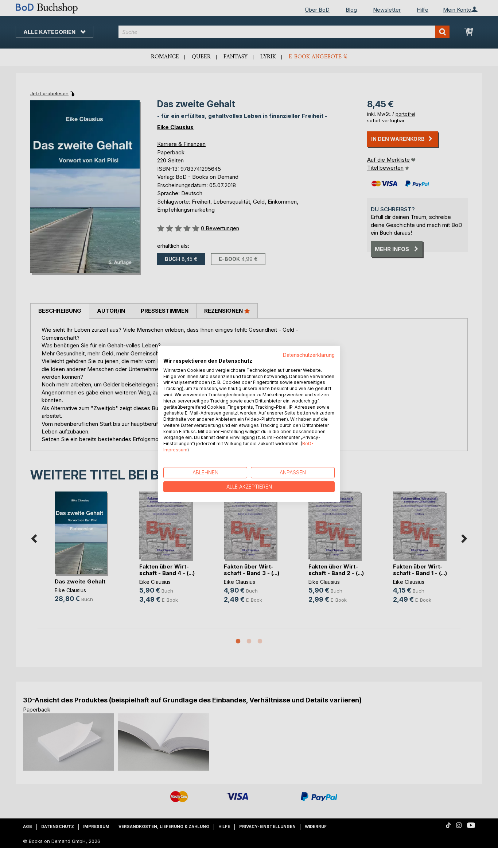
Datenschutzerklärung (309, 355)
